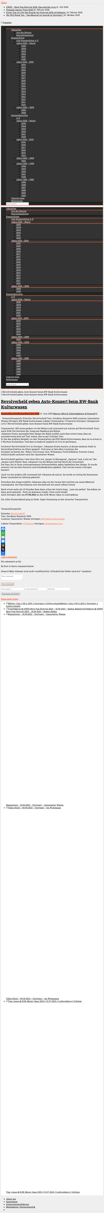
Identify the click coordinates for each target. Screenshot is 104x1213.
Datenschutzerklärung (17, 1204)
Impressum (12, 1201)
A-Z (18, 118)
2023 (23, 51)
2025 (23, 46)
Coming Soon (17, 198)
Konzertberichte (19, 115)
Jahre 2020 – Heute (26, 43)
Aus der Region (23, 32)
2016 (23, 80)
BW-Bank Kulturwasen (53, 518)
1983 (23, 192)
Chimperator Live (54, 523)
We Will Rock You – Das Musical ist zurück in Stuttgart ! (35, 15)
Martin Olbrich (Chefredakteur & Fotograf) (74, 413)
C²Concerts (28, 523)
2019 (23, 64)
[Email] (52, 537)
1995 (23, 166)
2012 (23, 96)
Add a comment (9, 556)
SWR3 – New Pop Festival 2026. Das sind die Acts (31, 7)
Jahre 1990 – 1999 (25, 163)
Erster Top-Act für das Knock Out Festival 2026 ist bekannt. (36, 12)
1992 (23, 171)
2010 (23, 104)
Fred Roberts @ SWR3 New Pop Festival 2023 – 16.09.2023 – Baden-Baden (54, 610)
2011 (23, 102)
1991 (23, 174)
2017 (23, 75)
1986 (23, 190)
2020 (23, 59)
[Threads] (52, 545)
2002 (23, 160)
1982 (23, 195)
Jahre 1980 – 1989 (25, 179)
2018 (23, 70)
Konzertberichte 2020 (28, 413)
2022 (23, 54)
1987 (23, 187)
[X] (52, 549)
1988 (23, 184)
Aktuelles (16, 30)
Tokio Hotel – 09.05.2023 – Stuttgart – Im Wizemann (32, 998)
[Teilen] (52, 553)
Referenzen (17, 201)
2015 (23, 83)
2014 (23, 88)
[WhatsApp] (52, 533)
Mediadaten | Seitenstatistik (20, 1207)
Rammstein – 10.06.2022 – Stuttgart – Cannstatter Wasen (35, 805)
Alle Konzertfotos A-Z (27, 40)
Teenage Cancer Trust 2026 (19, 9)
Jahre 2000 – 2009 (25, 107)
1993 (23, 168)
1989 (23, 182)
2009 (23, 110)
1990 (23, 176)
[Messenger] (52, 541)
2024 (23, 48)
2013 (23, 94)
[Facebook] (52, 529)
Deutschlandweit (25, 35)
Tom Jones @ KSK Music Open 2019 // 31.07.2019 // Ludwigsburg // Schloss (43, 1192)
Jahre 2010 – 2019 (25, 62)
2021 (23, 56)
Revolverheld (18, 513)
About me (11, 1199)
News (4, 2)
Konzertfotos (17, 38)
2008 (23, 112)
